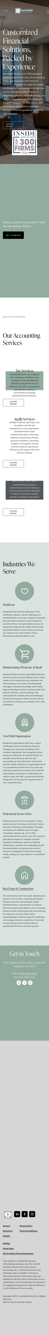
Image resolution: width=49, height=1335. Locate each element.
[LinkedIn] (18, 983)
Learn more (13, 402)
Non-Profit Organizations (17, 736)
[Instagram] (30, 983)
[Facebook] (24, 983)
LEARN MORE (10, 125)
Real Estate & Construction (18, 888)
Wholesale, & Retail (31, 667)
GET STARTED (13, 235)
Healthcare (9, 604)
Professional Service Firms (17, 814)
